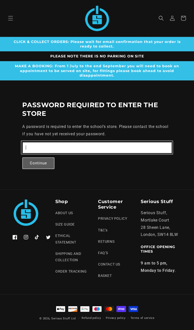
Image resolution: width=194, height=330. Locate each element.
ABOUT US (64, 213)
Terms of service (143, 318)
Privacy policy (116, 318)
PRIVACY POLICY (112, 218)
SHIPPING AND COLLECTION (68, 257)
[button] (10, 18)
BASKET (105, 276)
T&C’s (103, 230)
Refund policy (91, 318)
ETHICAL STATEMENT (65, 239)
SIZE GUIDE (65, 224)
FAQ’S (103, 253)
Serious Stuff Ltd (63, 318)
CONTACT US (109, 264)
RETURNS (106, 241)
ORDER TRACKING (71, 271)
